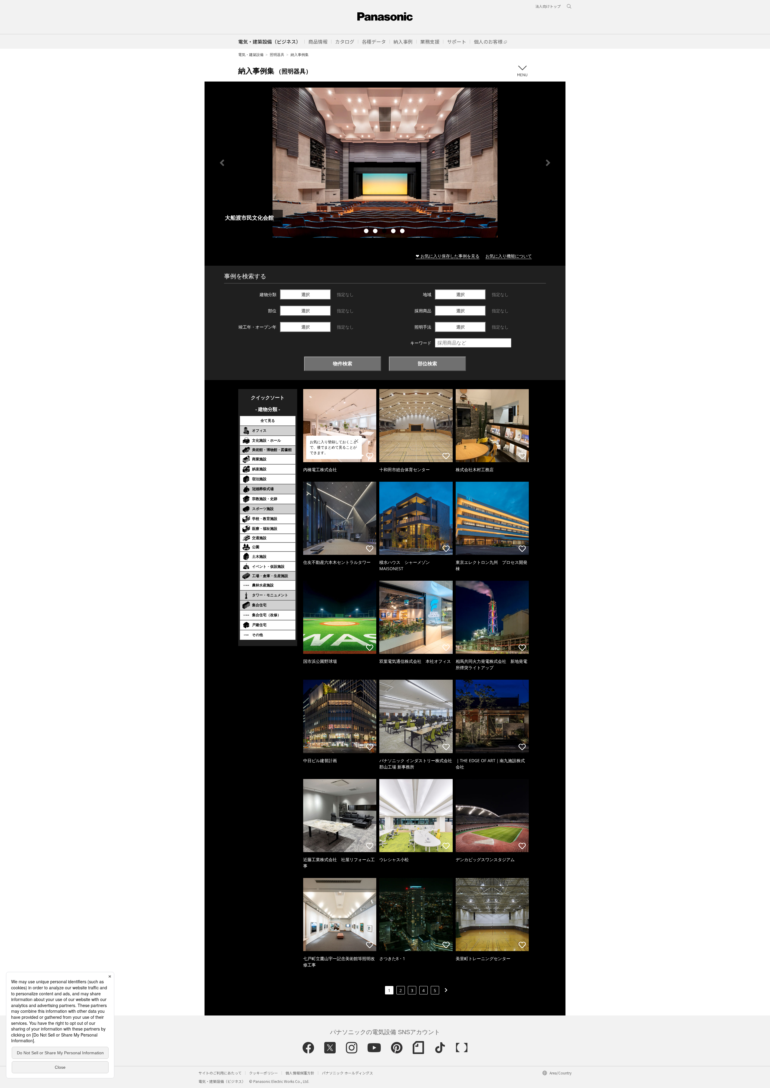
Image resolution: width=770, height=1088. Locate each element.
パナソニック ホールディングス (347, 1072)
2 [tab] (376, 232)
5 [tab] (403, 232)
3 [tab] (385, 232)
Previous (222, 163)
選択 (305, 294)
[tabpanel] (385, 163)
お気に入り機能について (508, 256)
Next (548, 163)
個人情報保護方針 (299, 1072)
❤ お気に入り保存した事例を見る (447, 256)
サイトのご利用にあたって (220, 1072)
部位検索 (427, 363)
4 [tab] (394, 232)
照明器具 (277, 54)
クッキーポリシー (263, 1072)
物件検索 (342, 363)
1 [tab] (367, 232)
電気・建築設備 (250, 54)
